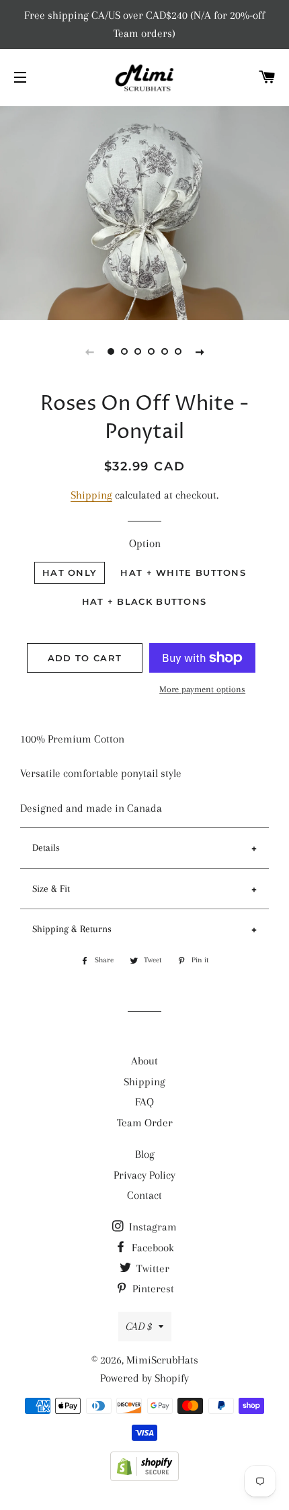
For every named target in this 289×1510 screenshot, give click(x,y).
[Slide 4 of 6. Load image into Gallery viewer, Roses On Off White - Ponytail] (151, 351)
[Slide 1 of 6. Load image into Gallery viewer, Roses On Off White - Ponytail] (111, 351)
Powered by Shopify (144, 1378)
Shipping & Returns (72, 928)
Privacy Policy (144, 1175)
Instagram (151, 1226)
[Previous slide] (89, 351)
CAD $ (139, 1326)
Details (46, 847)
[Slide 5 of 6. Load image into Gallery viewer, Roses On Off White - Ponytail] (164, 351)
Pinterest (152, 1288)
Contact (144, 1195)
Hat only (69, 572)
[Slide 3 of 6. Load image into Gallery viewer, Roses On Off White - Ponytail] (137, 351)
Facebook (151, 1247)
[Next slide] (199, 351)
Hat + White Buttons (183, 572)
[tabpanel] (144, 211)
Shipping (91, 495)
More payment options (202, 689)
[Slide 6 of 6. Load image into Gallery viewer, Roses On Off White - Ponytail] (178, 351)
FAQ (144, 1101)
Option (145, 543)
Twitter (151, 1268)
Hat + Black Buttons (144, 601)
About (144, 1060)
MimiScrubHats (162, 1359)
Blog (145, 1154)
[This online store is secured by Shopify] (144, 1477)
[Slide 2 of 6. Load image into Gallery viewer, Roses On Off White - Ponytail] (124, 351)
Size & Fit (51, 888)
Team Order (145, 1122)
